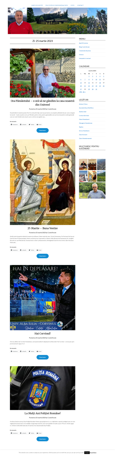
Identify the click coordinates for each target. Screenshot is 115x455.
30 (92, 89)
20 (81, 86)
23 (92, 86)
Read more (42, 130)
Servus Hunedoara (84, 130)
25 (100, 86)
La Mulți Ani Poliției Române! (43, 413)
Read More (93, 452)
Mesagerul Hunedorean (85, 123)
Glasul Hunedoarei (84, 119)
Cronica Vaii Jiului (84, 115)
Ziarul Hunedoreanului (85, 138)
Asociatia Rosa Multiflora (86, 108)
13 (81, 82)
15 (89, 82)
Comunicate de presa (85, 50)
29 (89, 89)
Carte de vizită (37, 5)
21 (85, 86)
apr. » (84, 92)
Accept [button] (87, 452)
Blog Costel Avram (84, 47)
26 (103, 86)
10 (96, 79)
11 (100, 79)
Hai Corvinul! (43, 333)
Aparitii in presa (83, 43)
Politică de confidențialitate (57, 5)
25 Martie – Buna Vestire (43, 228)
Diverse (81, 54)
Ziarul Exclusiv (83, 134)
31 (96, 89)
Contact (80, 5)
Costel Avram (52, 109)
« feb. (80, 92)
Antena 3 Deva (83, 104)
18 (100, 82)
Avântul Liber (82, 111)
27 (81, 89)
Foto (72, 5)
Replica (81, 127)
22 (89, 86)
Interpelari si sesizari (85, 58)
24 (96, 86)
